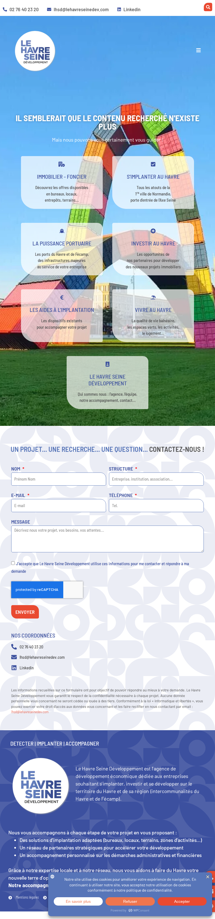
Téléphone (121, 495)
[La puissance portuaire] (61, 230)
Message (20, 522)
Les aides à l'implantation (62, 309)
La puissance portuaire (61, 243)
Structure (121, 469)
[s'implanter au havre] (153, 164)
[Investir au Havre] (153, 230)
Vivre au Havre (153, 309)
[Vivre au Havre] (153, 297)
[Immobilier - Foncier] (61, 164)
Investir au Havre (153, 243)
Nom (16, 469)
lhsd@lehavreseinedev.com (30, 712)
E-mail (18, 495)
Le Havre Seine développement (107, 379)
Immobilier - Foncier (62, 176)
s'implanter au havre (153, 176)
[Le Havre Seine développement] (107, 364)
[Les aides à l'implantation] (61, 297)
